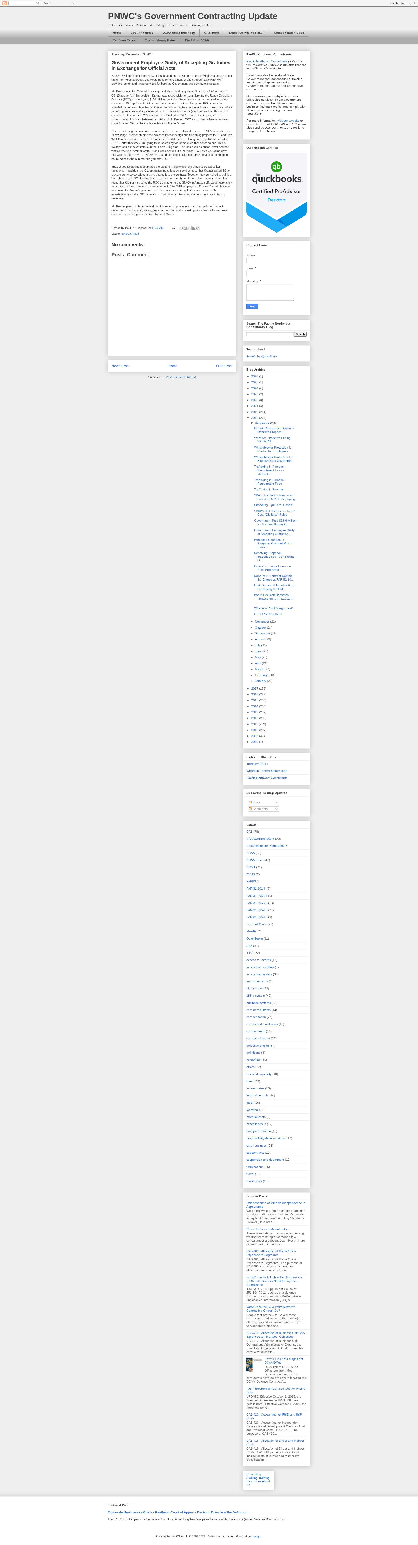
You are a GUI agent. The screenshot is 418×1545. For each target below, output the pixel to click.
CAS (249, 831)
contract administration (262, 1024)
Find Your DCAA (197, 40)
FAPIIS (251, 881)
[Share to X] (189, 228)
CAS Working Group (260, 838)
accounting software (260, 967)
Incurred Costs (256, 924)
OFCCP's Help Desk (268, 614)
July (258, 645)
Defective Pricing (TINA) (247, 32)
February (261, 675)
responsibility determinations (266, 1138)
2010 (255, 730)
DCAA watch (254, 860)
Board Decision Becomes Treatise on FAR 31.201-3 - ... (274, 598)
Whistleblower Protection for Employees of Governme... (274, 458)
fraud (250, 1081)
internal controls (257, 1095)
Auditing (252, 1478)
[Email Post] (173, 227)
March (260, 669)
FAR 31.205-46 (256, 910)
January (261, 681)
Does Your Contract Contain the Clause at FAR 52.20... (274, 577)
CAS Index (212, 32)
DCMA (250, 867)
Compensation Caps (289, 32)
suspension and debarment (265, 1159)
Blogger (256, 1536)
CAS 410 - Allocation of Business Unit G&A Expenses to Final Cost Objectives (275, 1334)
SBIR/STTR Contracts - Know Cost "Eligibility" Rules (274, 512)
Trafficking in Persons (269, 489)
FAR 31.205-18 (256, 895)
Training (264, 1478)
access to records (258, 960)
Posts (256, 802)
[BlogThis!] (185, 228)
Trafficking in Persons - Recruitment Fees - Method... (270, 470)
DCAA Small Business (179, 32)
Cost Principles (142, 32)
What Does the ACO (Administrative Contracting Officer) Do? (270, 1308)
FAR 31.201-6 (256, 888)
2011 (255, 724)
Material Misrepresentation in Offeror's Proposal (274, 430)
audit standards (257, 981)
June (259, 651)
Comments (260, 809)
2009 (255, 736)
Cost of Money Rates (160, 40)
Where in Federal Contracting (266, 770)
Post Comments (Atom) (181, 377)
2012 (255, 718)
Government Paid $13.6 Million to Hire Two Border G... (275, 522)
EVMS (250, 874)
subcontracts (255, 1152)
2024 (255, 388)
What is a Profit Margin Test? (274, 608)
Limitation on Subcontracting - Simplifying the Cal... (274, 587)
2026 (255, 376)
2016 (255, 694)
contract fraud (130, 233)
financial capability (258, 1074)
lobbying (252, 1109)
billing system (255, 995)
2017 (255, 688)
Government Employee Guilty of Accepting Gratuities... (274, 532)
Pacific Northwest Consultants (266, 61)
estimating (253, 1059)
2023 (255, 394)
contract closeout (258, 1038)
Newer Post (120, 366)
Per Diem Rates (124, 40)
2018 (255, 418)
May (258, 657)
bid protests (254, 988)
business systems (258, 1002)
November (262, 621)
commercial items (258, 1010)
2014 (255, 706)
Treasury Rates (257, 763)
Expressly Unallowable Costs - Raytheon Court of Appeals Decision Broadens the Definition (177, 1512)
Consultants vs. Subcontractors (267, 1229)
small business (256, 1145)
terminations (254, 1166)
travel (250, 1174)
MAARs (251, 931)
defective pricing (257, 1045)
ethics (250, 1067)
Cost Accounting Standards (265, 845)
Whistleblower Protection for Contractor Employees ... (273, 449)
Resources (253, 1481)
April (258, 663)
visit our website (288, 120)
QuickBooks (254, 938)
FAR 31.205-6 (256, 917)
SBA (249, 945)
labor (249, 1102)
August (260, 639)
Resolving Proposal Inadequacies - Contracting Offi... (274, 556)
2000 (255, 741)
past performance (258, 1131)
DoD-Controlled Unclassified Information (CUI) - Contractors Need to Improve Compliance (274, 1281)
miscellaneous (256, 1124)
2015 (255, 700)
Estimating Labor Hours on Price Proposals (272, 568)
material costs (256, 1117)
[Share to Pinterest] (198, 228)
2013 (255, 712)
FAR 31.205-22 (256, 903)
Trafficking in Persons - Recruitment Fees (270, 481)
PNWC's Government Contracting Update (192, 16)
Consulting (253, 1474)
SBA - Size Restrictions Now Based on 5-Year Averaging (274, 497)
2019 (255, 412)
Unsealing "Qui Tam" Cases (273, 505)
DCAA (250, 853)
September (263, 633)
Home (117, 32)
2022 (255, 400)
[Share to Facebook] (193, 228)
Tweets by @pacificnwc (262, 356)
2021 (255, 406)
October (261, 627)
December (262, 423)
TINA (249, 952)
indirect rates (255, 1088)
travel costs (254, 1181)
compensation (256, 1017)
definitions (253, 1052)
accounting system (259, 974)
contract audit (255, 1031)
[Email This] (181, 228)
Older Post (224, 366)
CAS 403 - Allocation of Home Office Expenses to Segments (271, 1253)
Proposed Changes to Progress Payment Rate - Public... (273, 543)
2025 (255, 382)
